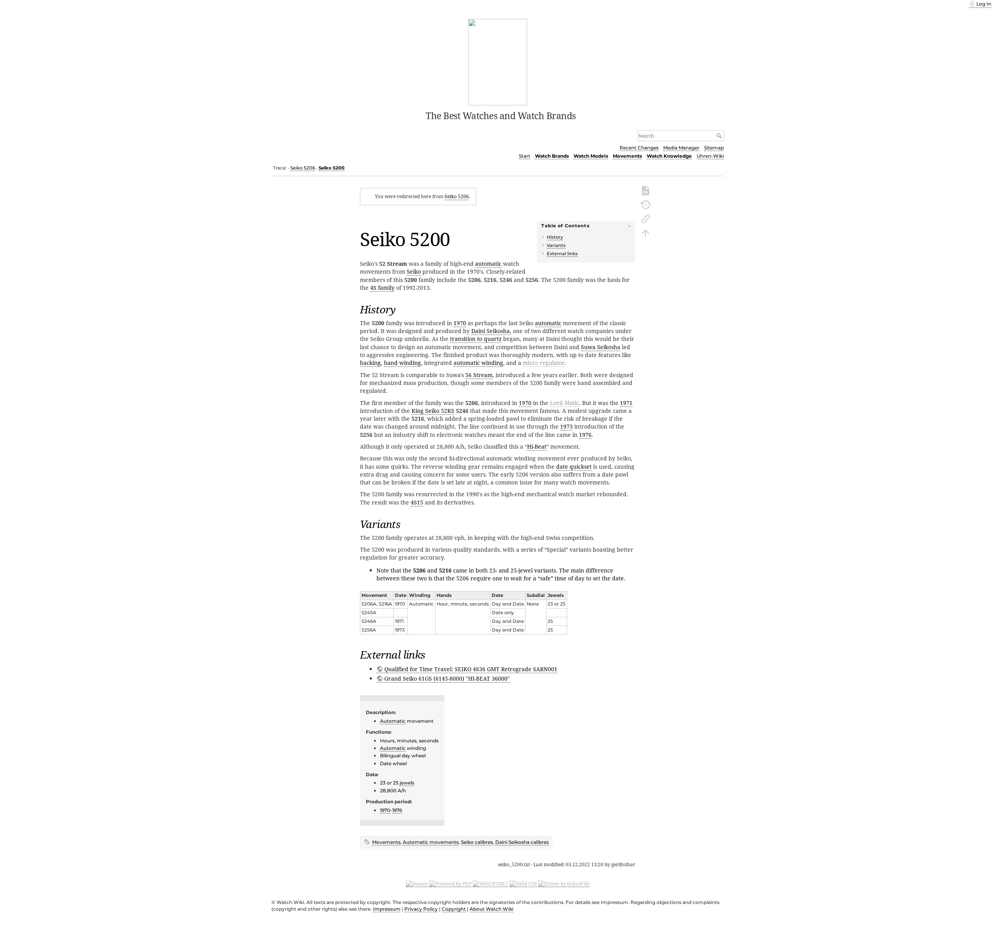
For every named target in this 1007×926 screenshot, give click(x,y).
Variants (556, 245)
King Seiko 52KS (432, 410)
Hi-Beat (536, 446)
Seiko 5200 (332, 168)
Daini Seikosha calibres (522, 842)
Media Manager (681, 148)
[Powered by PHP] (450, 883)
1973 (566, 426)
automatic (488, 263)
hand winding (402, 362)
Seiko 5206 (302, 168)
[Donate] (417, 883)
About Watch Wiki (491, 909)
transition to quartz (476, 338)
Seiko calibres (477, 842)
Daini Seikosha (490, 331)
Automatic (393, 721)
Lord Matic (564, 403)
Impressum (386, 909)
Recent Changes (639, 148)
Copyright (454, 909)
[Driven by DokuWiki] (564, 883)
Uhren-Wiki (710, 156)
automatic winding (478, 362)
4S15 (417, 502)
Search (720, 135)
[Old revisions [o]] (645, 204)
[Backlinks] (645, 218)
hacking (370, 362)
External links (562, 253)
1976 (585, 434)
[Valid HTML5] (490, 883)
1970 (460, 323)
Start (524, 156)
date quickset (574, 466)
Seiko (414, 271)
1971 (626, 403)
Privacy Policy (421, 909)
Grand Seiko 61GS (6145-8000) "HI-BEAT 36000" (447, 678)
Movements (627, 156)
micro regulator (544, 362)
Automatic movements (431, 842)
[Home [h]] (497, 61)
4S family (382, 287)
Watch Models (591, 156)
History (555, 237)
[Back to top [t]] (645, 232)
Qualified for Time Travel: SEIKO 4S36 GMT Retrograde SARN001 (470, 669)
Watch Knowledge (669, 156)
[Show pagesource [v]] (645, 190)
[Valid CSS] (523, 883)
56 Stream (478, 375)
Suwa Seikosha (600, 347)
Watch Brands (552, 156)
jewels (407, 783)
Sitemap (714, 148)
